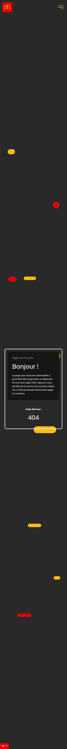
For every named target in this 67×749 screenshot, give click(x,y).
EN (3, 746)
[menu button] (60, 7)
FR (6, 746)
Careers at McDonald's (7, 7)
